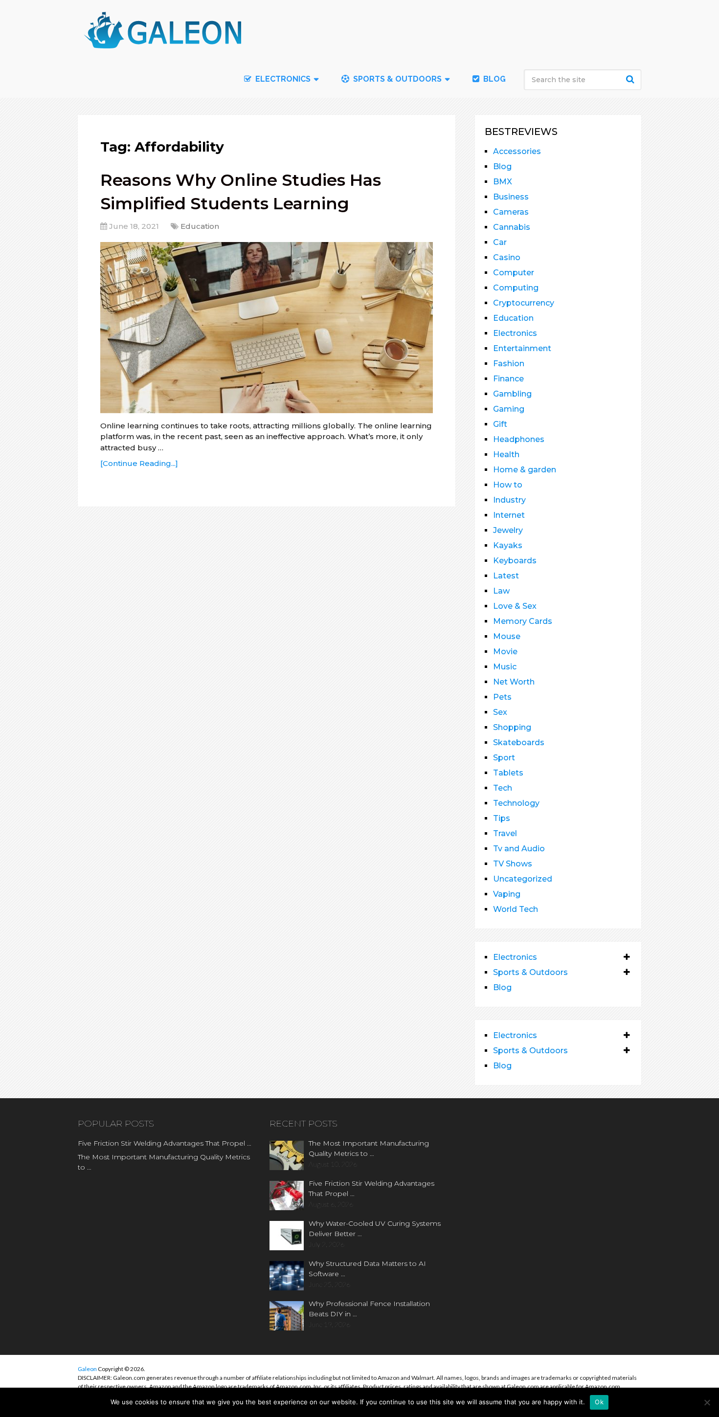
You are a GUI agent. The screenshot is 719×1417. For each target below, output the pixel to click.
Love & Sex (515, 606)
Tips (501, 818)
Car (500, 242)
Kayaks (507, 545)
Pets (502, 697)
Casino (506, 257)
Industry (509, 500)
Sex (500, 712)
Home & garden (524, 469)
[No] (707, 1402)
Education (199, 226)
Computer (513, 272)
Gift (500, 424)
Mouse (506, 636)
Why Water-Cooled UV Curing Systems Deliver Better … (375, 1228)
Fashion (508, 363)
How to (507, 484)
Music (505, 666)
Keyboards (515, 560)
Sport (504, 757)
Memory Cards (522, 621)
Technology (516, 803)
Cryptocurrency (523, 303)
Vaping (506, 894)
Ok (599, 1402)
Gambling (512, 394)
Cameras (511, 212)
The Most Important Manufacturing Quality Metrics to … (164, 1162)
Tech (502, 788)
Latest (506, 575)
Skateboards (518, 742)
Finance (508, 378)
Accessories (517, 151)
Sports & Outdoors (396, 79)
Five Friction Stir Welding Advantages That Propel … (164, 1143)
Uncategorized (522, 879)
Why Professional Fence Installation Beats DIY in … (369, 1308)
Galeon (87, 1369)
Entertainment (522, 348)
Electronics (515, 333)
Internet (509, 515)
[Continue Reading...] (139, 463)
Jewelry (508, 530)
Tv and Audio (519, 848)
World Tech (515, 909)
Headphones (518, 439)
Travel (505, 833)
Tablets (508, 772)
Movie (505, 651)
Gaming (508, 409)
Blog (493, 79)
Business (511, 196)
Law (501, 591)
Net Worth (514, 681)
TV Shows (512, 863)
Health (506, 454)
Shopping (512, 727)
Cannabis (511, 227)
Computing (516, 287)
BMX (502, 181)
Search (631, 79)
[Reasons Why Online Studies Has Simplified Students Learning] (266, 327)
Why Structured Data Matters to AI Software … (367, 1268)
